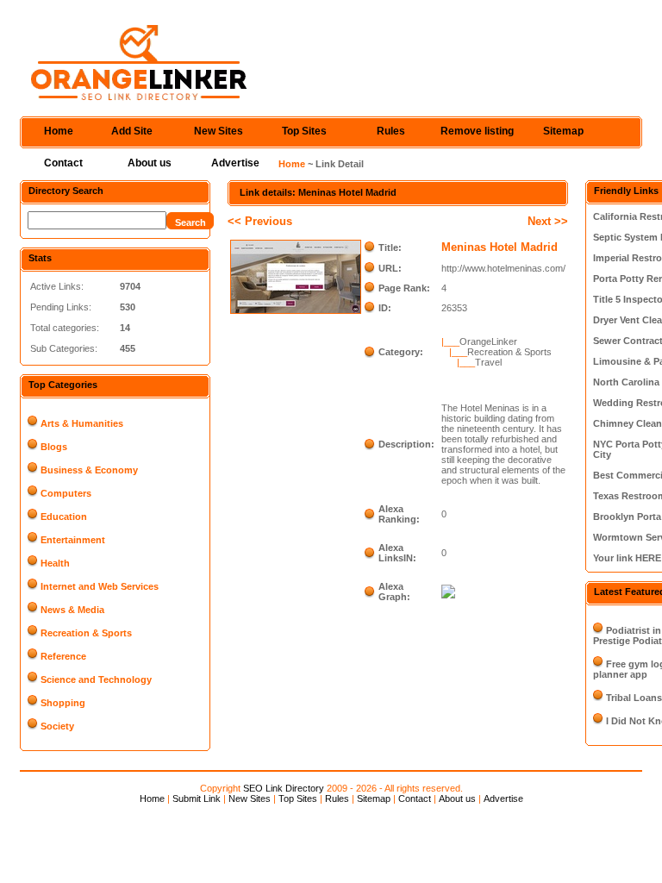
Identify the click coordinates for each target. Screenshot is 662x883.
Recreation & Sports (86, 633)
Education (64, 516)
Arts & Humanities (82, 423)
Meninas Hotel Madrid (499, 247)
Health (55, 563)
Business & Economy (89, 470)
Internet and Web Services (100, 586)
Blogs (54, 447)
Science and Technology (96, 679)
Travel (488, 362)
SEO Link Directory (283, 788)
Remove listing (477, 131)
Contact (63, 163)
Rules (391, 131)
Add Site (132, 131)
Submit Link (196, 798)
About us (150, 163)
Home (58, 131)
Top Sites (304, 131)
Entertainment (73, 540)
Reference (63, 656)
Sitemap (563, 131)
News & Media (72, 609)
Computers (66, 493)
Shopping (63, 703)
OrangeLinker (488, 341)
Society (57, 726)
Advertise (235, 163)
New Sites (218, 131)
